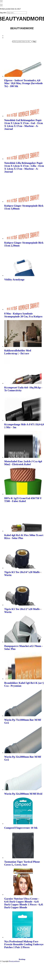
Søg (34, 41)
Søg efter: (3, 13)
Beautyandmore (14, 961)
